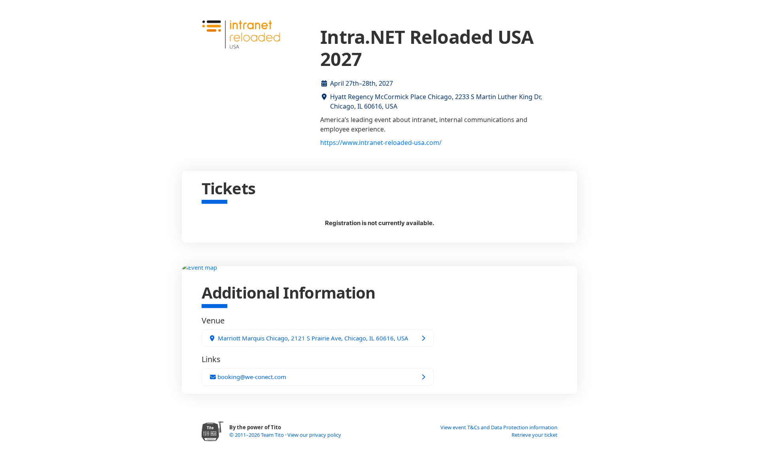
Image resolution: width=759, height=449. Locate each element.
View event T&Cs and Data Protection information (498, 427)
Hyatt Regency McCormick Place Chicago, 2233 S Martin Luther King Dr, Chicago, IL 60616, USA (436, 101)
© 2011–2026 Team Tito (257, 434)
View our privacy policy (314, 434)
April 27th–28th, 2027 (361, 83)
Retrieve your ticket (534, 434)
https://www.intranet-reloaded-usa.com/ (381, 142)
